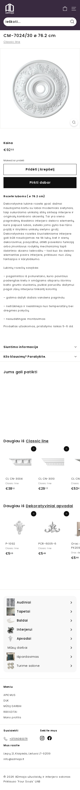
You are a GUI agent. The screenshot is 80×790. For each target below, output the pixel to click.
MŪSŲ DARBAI (12, 706)
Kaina (8, 143)
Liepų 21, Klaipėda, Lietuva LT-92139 (26, 753)
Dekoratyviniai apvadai (49, 505)
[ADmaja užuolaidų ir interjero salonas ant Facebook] (49, 738)
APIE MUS (9, 695)
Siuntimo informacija (20, 347)
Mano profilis (12, 717)
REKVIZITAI (10, 712)
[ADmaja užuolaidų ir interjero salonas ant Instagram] (42, 738)
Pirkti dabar (40, 182)
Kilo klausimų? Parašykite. (24, 357)
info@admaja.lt (13, 759)
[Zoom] (74, 122)
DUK (6, 700)
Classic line (11, 42)
